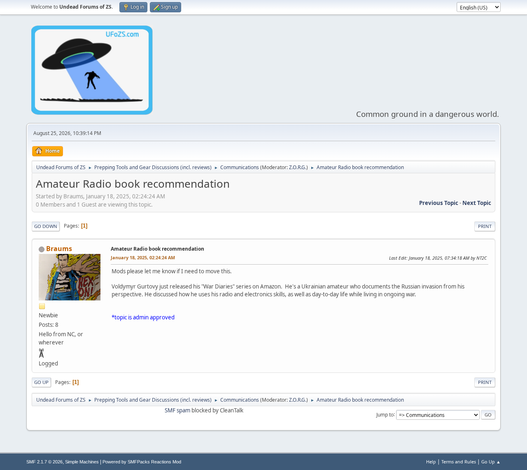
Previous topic (438, 203)
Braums (59, 248)
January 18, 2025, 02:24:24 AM (143, 257)
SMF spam (177, 410)
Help (431, 461)
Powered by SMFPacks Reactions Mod (142, 461)
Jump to (385, 414)
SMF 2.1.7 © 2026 (44, 461)
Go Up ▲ (491, 461)
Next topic (476, 203)
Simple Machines (82, 461)
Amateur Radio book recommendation (157, 248)
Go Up (41, 382)
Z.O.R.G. (297, 167)
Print (485, 226)
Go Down (45, 226)
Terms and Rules (458, 461)
